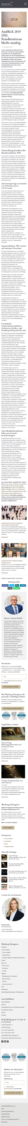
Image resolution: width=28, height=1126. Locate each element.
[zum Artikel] (13, 733)
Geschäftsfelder (5, 1002)
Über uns (3, 963)
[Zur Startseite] (14, 4)
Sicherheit (5, 968)
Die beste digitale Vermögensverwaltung (13, 958)
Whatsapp (16, 588)
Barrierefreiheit (5, 1114)
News (6, 844)
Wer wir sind (5, 965)
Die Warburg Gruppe (7, 1010)
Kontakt (4, 971)
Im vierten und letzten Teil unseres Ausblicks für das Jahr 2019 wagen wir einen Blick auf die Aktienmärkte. (13, 492)
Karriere (3, 1015)
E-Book (4, 981)
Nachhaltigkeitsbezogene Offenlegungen (12, 992)
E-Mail (10, 588)
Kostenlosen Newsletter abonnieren (11, 1038)
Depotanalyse (6, 955)
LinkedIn (23, 585)
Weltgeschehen (9, 846)
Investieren (8, 841)
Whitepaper (4, 989)
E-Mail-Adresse (8, 1079)
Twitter (12, 585)
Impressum (4, 1122)
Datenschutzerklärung (16, 681)
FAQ (2, 987)
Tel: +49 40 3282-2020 (7, 1030)
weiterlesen (4, 537)
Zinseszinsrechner (7, 984)
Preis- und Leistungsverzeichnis (10, 1119)
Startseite (4, 947)
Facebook (5, 585)
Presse (3, 1012)
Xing (17, 585)
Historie (3, 1004)
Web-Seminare (6, 979)
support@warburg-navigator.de (9, 1035)
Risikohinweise (5, 1117)
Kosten (3, 960)
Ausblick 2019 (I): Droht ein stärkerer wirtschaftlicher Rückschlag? (12, 524)
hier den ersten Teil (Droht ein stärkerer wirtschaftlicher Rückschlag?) (14, 485)
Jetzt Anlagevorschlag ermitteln (12, 708)
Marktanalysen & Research (9, 976)
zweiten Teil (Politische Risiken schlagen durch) (13, 488)
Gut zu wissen (9, 838)
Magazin (3, 973)
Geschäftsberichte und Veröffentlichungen (12, 1007)
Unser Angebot (7, 827)
